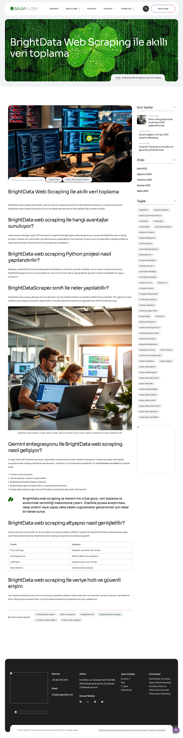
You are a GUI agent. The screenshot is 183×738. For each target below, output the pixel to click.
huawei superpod (147, 305)
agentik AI (144, 210)
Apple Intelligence (147, 238)
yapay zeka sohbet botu (149, 406)
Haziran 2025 (144, 185)
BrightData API (87, 614)
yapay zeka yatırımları (148, 411)
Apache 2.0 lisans (147, 232)
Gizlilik (101, 730)
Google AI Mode (146, 288)
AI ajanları (143, 221)
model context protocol (149, 327)
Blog (164, 730)
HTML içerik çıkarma (148, 299)
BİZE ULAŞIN (163, 8)
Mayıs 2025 (142, 190)
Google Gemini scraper (46, 620)
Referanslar (126, 690)
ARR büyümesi (145, 243)
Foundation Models (148, 277)
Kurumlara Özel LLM (157, 686)
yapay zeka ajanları (147, 366)
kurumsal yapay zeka (148, 310)
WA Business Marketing (159, 693)
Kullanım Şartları (110, 730)
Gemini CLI (162, 282)
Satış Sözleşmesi (124, 730)
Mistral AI (160, 316)
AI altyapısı (158, 221)
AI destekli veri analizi (45, 614)
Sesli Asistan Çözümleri (159, 678)
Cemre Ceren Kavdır (34, 180)
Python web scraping (71, 620)
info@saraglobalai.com (62, 694)
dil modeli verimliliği (147, 271)
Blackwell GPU (145, 254)
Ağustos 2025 (144, 174)
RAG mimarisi (166, 350)
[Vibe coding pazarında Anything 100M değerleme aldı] (141, 119)
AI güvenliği (144, 226)
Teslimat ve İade (154, 730)
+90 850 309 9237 (60, 680)
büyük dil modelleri (147, 260)
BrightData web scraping (110, 614)
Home (118, 78)
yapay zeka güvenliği (148, 389)
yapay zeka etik (146, 383)
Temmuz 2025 (144, 179)
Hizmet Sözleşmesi (140, 730)
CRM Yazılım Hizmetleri (159, 690)
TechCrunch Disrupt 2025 (150, 355)
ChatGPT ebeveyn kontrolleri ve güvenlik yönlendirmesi (156, 148)
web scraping (165, 361)
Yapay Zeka (54, 179)
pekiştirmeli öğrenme (148, 344)
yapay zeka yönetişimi (149, 417)
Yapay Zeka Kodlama (148, 394)
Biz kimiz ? (125, 678)
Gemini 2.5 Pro (145, 282)
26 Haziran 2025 (18, 180)
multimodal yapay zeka (149, 333)
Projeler (124, 686)
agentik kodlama (161, 210)
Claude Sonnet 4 (146, 266)
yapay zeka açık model (149, 378)
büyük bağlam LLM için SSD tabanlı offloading (154, 136)
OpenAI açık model (147, 338)
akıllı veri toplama (68, 614)
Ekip (123, 682)
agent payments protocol (150, 215)
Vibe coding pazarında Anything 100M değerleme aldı (160, 122)
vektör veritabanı (146, 361)
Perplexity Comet (147, 350)
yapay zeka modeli (147, 400)
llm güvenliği (145, 316)
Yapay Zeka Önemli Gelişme (77, 179)
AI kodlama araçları (163, 226)
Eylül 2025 (142, 168)
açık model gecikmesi (148, 249)
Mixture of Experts (147, 322)
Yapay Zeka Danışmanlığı (160, 682)
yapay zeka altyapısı (148, 372)
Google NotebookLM (148, 294)
